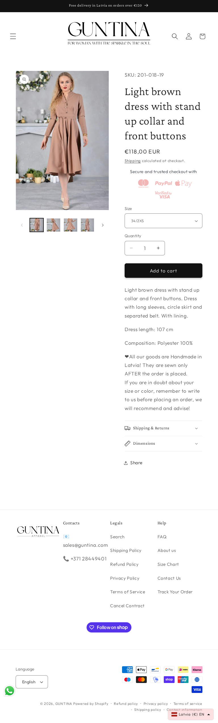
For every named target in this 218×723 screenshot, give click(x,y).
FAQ (162, 536)
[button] (13, 36)
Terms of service (187, 703)
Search (117, 536)
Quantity (133, 235)
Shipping (133, 160)
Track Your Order (175, 591)
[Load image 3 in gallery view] (70, 225)
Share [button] (136, 462)
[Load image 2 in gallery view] (53, 225)
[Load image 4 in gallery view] (88, 225)
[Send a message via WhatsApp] (9, 690)
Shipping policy (147, 709)
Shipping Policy (126, 550)
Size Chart (168, 564)
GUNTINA (63, 703)
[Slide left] (22, 225)
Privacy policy (156, 703)
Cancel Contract (127, 605)
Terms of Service (127, 591)
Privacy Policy (124, 578)
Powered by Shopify (90, 703)
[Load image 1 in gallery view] (37, 225)
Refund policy (126, 703)
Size (128, 208)
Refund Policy (124, 564)
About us (167, 550)
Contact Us (169, 578)
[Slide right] (103, 225)
